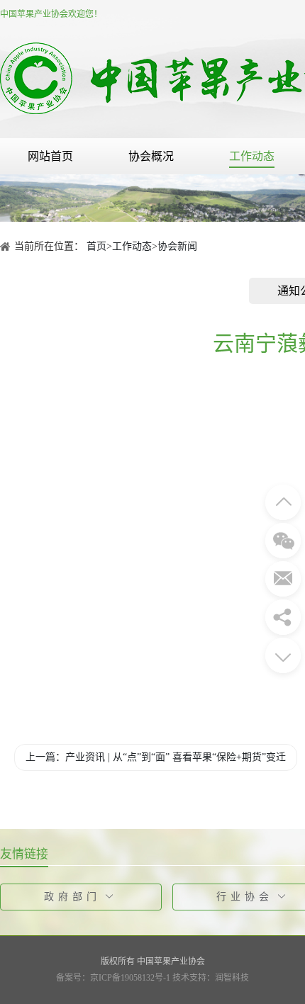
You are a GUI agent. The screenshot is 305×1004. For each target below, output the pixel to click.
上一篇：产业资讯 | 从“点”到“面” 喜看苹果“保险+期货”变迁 (156, 757)
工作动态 (251, 156)
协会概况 (151, 156)
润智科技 (232, 978)
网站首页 (50, 156)
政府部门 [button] (72, 896)
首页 (96, 246)
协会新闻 (177, 246)
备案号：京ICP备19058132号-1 (113, 978)
